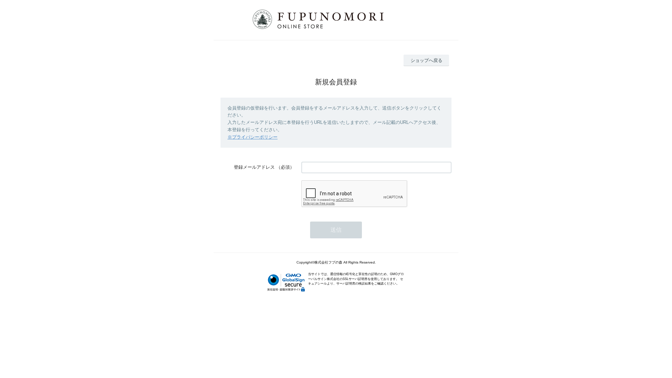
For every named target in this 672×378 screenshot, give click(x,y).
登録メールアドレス (254, 167)
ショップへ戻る (426, 60)
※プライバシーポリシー (252, 137)
